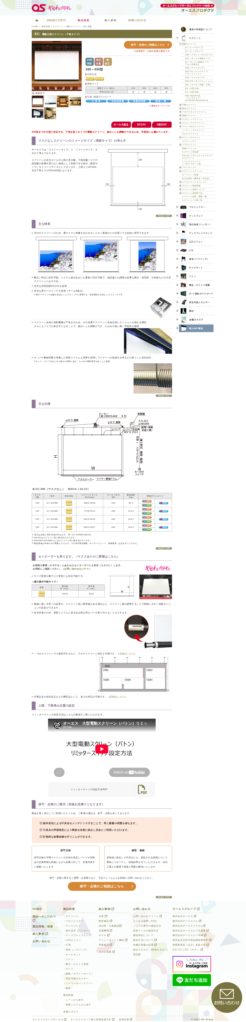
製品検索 (83, 20)
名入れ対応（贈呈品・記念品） (196, 178)
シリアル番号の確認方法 (147, 925)
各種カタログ (71, 1011)
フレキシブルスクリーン (193, 123)
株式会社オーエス (183, 916)
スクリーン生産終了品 (192, 193)
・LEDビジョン (72, 940)
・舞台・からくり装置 (76, 964)
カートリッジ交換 (190, 175)
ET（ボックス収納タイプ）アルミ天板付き (197, 63)
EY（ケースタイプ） (194, 51)
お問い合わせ (137, 20)
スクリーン (58, 26)
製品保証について (143, 935)
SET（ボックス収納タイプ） (198, 58)
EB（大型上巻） (192, 88)
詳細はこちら (127, 653)
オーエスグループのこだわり (56, 20)
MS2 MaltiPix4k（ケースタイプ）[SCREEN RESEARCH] (196, 98)
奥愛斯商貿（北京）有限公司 (189, 945)
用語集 (137, 954)
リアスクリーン (189, 145)
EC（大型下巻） (192, 92)
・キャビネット (72, 954)
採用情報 (124, 1019)
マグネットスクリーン (192, 119)
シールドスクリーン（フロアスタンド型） (192, 162)
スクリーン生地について (193, 189)
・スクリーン (71, 916)
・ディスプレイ (72, 925)
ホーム (36, 20)
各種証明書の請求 (143, 945)
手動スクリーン (189, 105)
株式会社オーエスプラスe (188, 925)
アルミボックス (189, 167)
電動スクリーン (73, 26)
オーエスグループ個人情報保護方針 (91, 1019)
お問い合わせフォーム (146, 916)
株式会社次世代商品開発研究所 (191, 940)
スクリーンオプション (192, 171)
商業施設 (104, 945)
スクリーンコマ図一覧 (192, 200)
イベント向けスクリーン (193, 126)
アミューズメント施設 (112, 940)
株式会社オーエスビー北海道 (189, 930)
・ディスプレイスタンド (77, 935)
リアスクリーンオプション (194, 182)
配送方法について (143, 940)
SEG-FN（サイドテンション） (199, 81)
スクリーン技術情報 (191, 186)
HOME (35, 26)
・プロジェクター (73, 921)
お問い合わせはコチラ (76, 568)
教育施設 (104, 921)
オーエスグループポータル (48, 1019)
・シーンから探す (73, 1000)
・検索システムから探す (77, 1004)
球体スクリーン (189, 148)
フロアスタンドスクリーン (194, 112)
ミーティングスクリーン (193, 130)
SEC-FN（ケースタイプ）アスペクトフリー (197, 72)
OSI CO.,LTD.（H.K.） (187, 949)
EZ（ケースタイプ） (194, 47)
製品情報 (46, 26)
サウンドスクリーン (191, 137)
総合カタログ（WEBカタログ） (151, 949)
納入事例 (110, 20)
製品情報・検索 (43, 926)
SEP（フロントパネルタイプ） (199, 55)
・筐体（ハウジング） (76, 949)
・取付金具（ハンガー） (77, 930)
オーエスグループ (185, 909)
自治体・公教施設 (109, 925)
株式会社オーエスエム (186, 921)
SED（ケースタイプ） (195, 68)
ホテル (103, 935)
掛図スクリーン (189, 115)
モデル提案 (105, 951)
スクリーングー (189, 141)
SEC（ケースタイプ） (195, 77)
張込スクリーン (189, 108)
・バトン (68, 959)
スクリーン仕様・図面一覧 (194, 196)
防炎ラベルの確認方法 (146, 930)
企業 (102, 916)
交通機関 (104, 930)
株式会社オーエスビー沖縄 (188, 935)
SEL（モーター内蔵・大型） (198, 85)
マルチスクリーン (190, 134)
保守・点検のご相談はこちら (148, 44)
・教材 (67, 988)
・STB (67, 945)
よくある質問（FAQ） (146, 921)
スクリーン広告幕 (190, 152)
